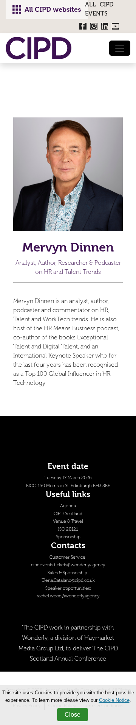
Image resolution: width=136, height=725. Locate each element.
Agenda (68, 505)
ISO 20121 (68, 529)
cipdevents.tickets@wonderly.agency (68, 564)
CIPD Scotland (68, 513)
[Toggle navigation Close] (119, 48)
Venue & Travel (68, 521)
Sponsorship (68, 536)
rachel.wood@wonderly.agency (68, 596)
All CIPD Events (99, 9)
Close (72, 714)
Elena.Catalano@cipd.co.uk (68, 580)
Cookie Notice (114, 700)
